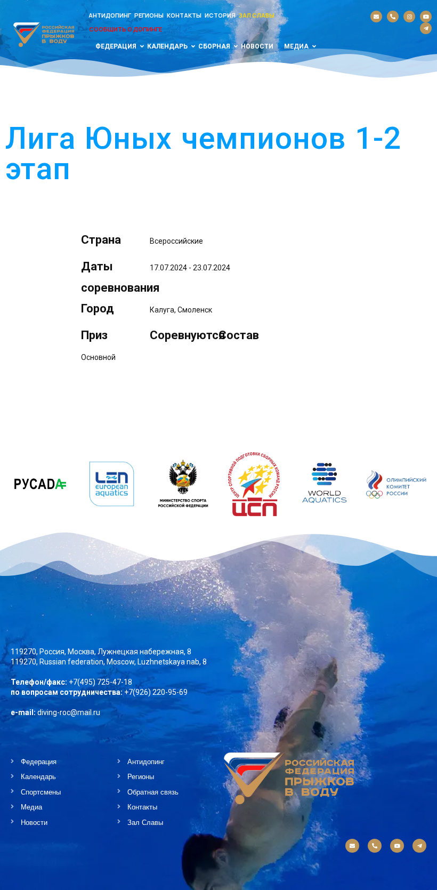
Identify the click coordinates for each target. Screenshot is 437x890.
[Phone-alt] (393, 16)
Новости (257, 46)
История (220, 15)
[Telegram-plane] (426, 28)
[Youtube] (426, 16)
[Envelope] (376, 16)
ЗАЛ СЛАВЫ (256, 15)
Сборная (214, 46)
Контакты (184, 15)
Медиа (296, 46)
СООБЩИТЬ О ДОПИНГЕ (125, 29)
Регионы (149, 15)
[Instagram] (409, 16)
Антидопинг (109, 15)
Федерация (115, 46)
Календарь (167, 46)
